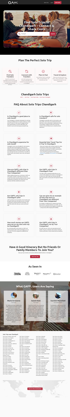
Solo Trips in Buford (40, 337)
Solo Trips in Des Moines (41, 340)
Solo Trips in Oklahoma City (58, 371)
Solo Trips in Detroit (57, 342)
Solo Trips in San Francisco (8, 352)
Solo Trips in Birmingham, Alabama (10, 369)
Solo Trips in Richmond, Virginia (42, 361)
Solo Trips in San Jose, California (10, 343)
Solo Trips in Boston (7, 359)
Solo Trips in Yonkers (7, 373)
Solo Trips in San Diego (8, 366)
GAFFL (21, 97)
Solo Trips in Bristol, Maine (58, 368)
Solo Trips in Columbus (24, 336)
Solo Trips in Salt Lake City (41, 345)
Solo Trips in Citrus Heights (41, 348)
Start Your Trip (35, 256)
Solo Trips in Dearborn (57, 340)
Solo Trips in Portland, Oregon (9, 368)
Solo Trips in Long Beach (58, 348)
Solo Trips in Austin (7, 358)
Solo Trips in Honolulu (24, 362)
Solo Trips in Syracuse (57, 361)
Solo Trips (27, 97)
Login (52, 2)
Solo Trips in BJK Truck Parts (59, 353)
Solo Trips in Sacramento (24, 346)
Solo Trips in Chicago (7, 339)
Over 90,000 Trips (46, 37)
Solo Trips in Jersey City (8, 348)
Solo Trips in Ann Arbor (57, 336)
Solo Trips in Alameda (40, 336)
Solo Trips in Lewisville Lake (42, 362)
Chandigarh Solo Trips (35, 94)
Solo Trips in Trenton (7, 350)
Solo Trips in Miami (40, 356)
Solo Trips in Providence (24, 358)
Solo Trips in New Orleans (41, 363)
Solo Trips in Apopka (40, 372)
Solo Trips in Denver (7, 346)
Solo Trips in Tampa (7, 371)
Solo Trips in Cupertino (24, 350)
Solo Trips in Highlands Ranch (42, 346)
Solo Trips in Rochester (57, 343)
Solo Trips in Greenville (41, 365)
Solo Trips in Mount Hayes (24, 359)
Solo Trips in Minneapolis (41, 339)
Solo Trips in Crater (57, 356)
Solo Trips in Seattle (7, 342)
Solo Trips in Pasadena (57, 349)
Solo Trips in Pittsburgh (24, 356)
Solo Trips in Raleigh (40, 352)
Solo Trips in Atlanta (7, 345)
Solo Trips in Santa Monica (58, 365)
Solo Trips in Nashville (24, 369)
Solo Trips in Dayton (57, 363)
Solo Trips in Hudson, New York (9, 336)
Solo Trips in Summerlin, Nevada (59, 359)
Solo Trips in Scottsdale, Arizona (43, 371)
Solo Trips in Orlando (23, 337)
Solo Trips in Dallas (7, 356)
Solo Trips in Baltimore (24, 353)
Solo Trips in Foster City (58, 362)
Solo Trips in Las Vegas (41, 343)
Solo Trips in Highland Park (25, 363)
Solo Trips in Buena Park (41, 342)
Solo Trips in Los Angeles (8, 337)
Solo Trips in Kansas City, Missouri (26, 339)
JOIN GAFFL (57, 2)
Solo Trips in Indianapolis (8, 372)
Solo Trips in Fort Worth (58, 355)
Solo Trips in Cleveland (57, 337)
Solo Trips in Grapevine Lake (59, 366)
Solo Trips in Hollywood (24, 371)
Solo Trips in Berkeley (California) (43, 349)
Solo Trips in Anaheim (24, 372)
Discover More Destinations (35, 388)
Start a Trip (46, 2)
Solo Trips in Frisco (57, 358)
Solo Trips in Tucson (57, 339)
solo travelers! (53, 153)
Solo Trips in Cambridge (41, 350)
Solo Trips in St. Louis (23, 355)
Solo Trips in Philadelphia (24, 342)
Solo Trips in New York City (8, 349)
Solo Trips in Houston (7, 365)
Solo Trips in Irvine (23, 361)
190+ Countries (29, 37)
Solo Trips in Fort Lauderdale (25, 368)
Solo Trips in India (34, 97)
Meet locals (42, 153)
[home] (13, 2)
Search (53, 33)
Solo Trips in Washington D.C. (9, 340)
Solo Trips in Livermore (24, 348)
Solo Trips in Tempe (57, 350)
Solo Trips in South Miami (24, 349)
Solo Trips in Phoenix (7, 361)
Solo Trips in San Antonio (24, 340)
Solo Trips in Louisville (57, 352)
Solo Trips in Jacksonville (24, 352)
